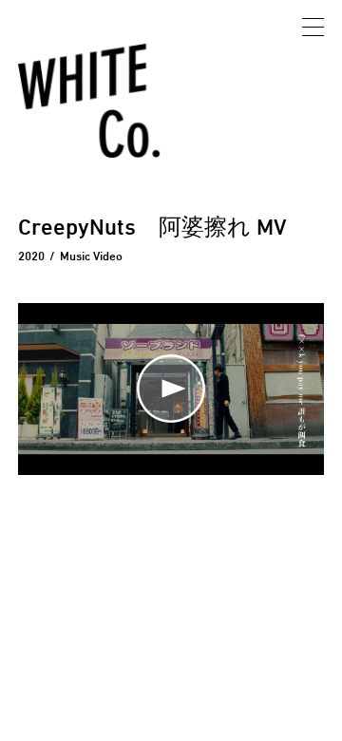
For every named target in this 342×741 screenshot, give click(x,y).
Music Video (91, 255)
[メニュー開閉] (313, 29)
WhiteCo (91, 103)
